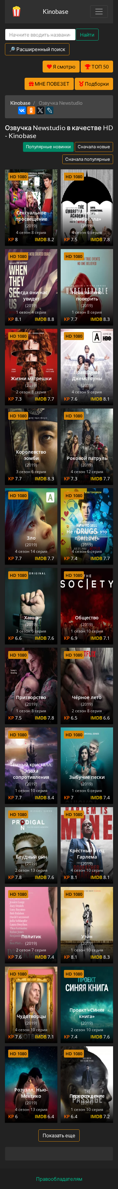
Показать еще (59, 1135)
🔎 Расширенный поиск (37, 49)
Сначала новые (94, 146)
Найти (87, 35)
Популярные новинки (48, 146)
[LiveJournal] (49, 110)
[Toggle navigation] (99, 11)
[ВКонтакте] (22, 110)
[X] (40, 110)
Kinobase (55, 11)
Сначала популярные (87, 159)
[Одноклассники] (31, 110)
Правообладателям (59, 1179)
